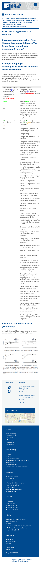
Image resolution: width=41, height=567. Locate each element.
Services (10, 472)
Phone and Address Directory (16, 519)
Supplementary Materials (12, 24)
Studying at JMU (12, 436)
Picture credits (11, 541)
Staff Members (12, 465)
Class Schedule (12, 505)
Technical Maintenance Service (17, 528)
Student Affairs (11, 487)
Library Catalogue (12, 509)
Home (9, 429)
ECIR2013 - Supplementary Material (14, 26)
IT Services (10, 479)
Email (22, 399)
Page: (8, 553)
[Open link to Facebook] (8, 391)
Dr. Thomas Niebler (26, 22)
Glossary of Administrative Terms (17, 467)
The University (11, 433)
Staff (5, 22)
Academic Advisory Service (15, 483)
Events (9, 456)
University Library (12, 476)
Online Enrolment (12, 507)
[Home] (2, 18)
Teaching (10, 440)
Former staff (13, 22)
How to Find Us (12, 521)
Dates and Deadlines (13, 458)
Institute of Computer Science (13, 20)
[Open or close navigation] (35, 4)
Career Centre (11, 491)
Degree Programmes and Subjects (18, 460)
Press (9, 524)
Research (10, 438)
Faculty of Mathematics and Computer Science (20, 18)
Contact (22, 382)
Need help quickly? (13, 530)
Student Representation (14, 489)
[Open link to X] (8, 387)
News (9, 454)
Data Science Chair (14, 14)
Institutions (10, 442)
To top (9, 544)
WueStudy (10, 501)
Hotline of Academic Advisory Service (19, 526)
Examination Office (13, 485)
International (11, 444)
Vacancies (10, 462)
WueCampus (11, 503)
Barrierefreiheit (24, 561)
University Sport (12, 481)
